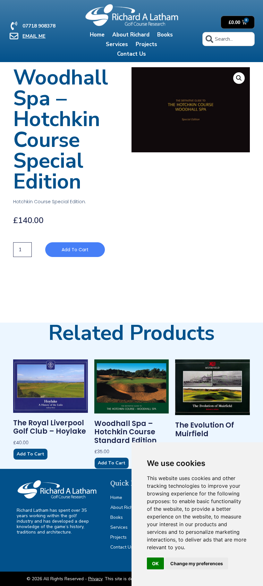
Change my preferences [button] (196, 563)
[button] (239, 78)
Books (165, 34)
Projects (146, 44)
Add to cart (75, 249)
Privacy (95, 579)
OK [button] (155, 563)
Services (117, 44)
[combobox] (228, 39)
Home (97, 34)
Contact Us (131, 54)
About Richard (130, 34)
